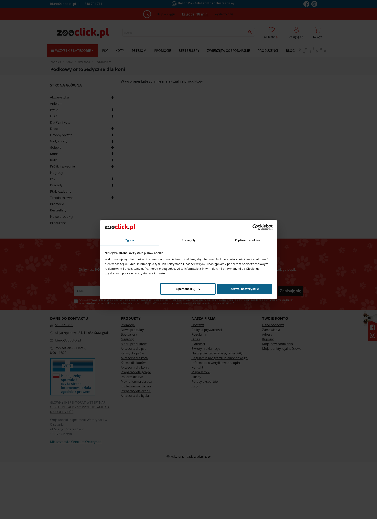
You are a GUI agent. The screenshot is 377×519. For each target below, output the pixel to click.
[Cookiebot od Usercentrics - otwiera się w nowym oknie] (255, 227)
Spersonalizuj (185, 288)
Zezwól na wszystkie (245, 288)
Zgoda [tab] (129, 240)
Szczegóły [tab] (188, 240)
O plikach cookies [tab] (247, 240)
